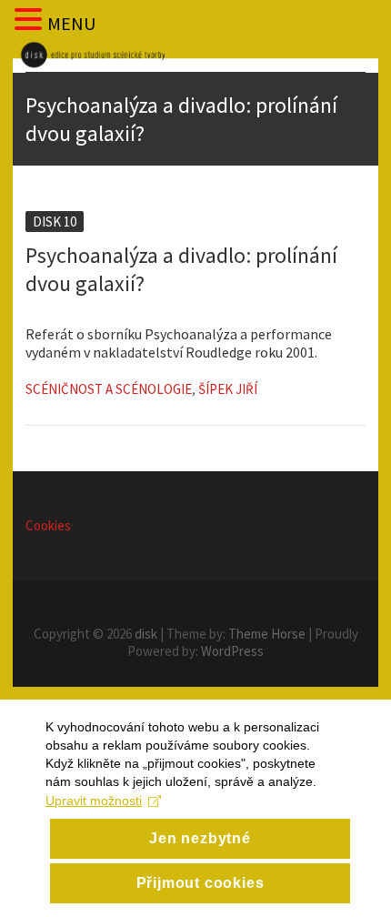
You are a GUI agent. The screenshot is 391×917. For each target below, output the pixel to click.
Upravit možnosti (93, 800)
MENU (71, 23)
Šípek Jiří (227, 389)
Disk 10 (54, 221)
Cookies (48, 525)
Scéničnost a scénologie (108, 389)
